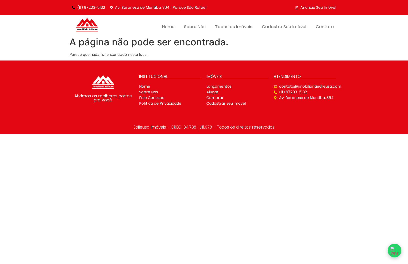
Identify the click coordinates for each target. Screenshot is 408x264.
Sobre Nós (195, 27)
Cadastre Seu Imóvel (284, 27)
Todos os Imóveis (233, 27)
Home (168, 27)
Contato (325, 27)
